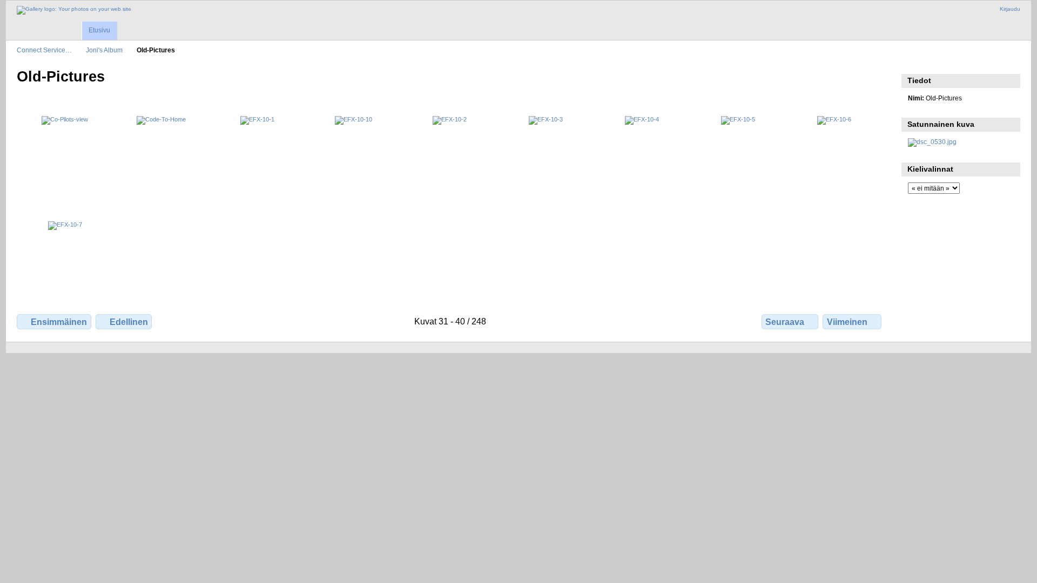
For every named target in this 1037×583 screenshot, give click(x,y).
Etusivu (99, 30)
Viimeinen (847, 322)
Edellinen (129, 322)
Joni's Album (104, 49)
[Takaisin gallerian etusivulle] (74, 10)
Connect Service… (44, 49)
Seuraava (784, 322)
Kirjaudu (1010, 9)
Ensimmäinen (59, 322)
